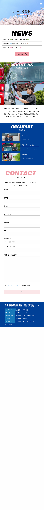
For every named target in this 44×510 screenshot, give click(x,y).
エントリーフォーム (28, 321)
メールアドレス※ (9, 247)
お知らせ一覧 (22, 54)
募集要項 (25, 318)
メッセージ (26, 313)
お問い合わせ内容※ (10, 255)
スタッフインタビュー (29, 315)
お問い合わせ (8, 321)
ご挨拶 (18, 313)
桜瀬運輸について (10, 315)
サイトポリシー (9, 324)
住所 (5, 230)
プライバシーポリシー (15, 286)
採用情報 (7, 318)
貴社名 (6, 190)
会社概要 (18, 318)
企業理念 (18, 315)
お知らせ (7, 313)
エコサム (18, 321)
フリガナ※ (7, 214)
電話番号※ (7, 239)
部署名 (6, 198)
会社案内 (18, 310)
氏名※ (6, 206)
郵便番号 (7, 222)
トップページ (8, 310)
